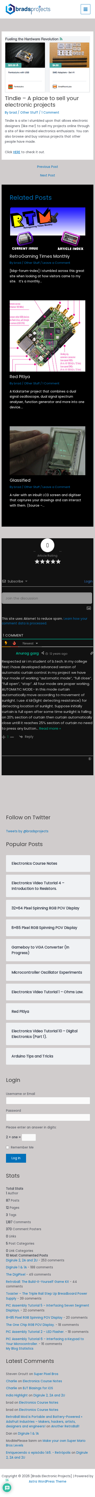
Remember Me (22, 1147)
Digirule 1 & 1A (16, 1267)
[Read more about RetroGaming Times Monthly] (48, 229)
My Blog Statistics (19, 1348)
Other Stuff (29, 112)
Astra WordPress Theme (47, 1481)
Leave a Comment (56, 263)
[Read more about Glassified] (48, 450)
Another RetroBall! (65, 1426)
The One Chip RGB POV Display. (30, 1325)
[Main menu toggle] (86, 9)
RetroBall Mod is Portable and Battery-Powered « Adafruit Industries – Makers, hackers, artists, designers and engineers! (44, 1422)
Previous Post (47, 167)
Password (13, 1110)
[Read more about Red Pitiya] (48, 336)
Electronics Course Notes (42, 1381)
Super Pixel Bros (46, 1374)
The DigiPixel (15, 1274)
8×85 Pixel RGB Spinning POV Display (34, 1317)
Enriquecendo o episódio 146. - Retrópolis (38, 1452)
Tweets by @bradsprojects (27, 831)
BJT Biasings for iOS (38, 1388)
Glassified (20, 480)
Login (88, 581)
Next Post (47, 175)
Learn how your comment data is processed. (44, 621)
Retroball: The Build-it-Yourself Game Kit (37, 1282)
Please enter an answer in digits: (31, 1127)
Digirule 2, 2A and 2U (22, 1260)
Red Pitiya (20, 376)
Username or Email (20, 1094)
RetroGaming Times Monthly (40, 256)
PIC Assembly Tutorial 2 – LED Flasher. (35, 1332)
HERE (16, 152)
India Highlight (17, 1395)
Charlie (11, 1381)
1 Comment (50, 112)
